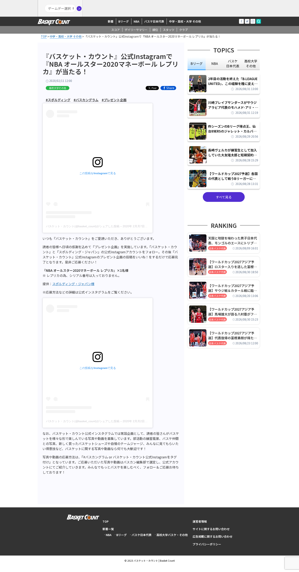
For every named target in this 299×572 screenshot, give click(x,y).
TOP (106, 521)
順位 (155, 30)
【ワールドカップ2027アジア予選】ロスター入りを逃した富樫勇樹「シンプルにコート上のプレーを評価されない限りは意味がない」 (232, 264)
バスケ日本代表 (154, 21)
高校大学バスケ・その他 (172, 535)
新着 (110, 21)
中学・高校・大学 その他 (185, 21)
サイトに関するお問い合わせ (211, 529)
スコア (115, 30)
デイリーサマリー (136, 30)
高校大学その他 (57, 88)
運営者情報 (200, 521)
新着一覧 (108, 529)
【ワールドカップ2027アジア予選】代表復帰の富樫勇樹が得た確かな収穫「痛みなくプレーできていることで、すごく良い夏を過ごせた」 (232, 335)
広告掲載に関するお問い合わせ (212, 536)
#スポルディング (58, 99)
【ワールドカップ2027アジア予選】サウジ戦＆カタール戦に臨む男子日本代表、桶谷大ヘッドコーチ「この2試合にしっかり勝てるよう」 (232, 288)
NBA (136, 21)
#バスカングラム (86, 99)
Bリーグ (123, 21)
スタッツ (168, 30)
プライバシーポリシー (207, 544)
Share (170, 88)
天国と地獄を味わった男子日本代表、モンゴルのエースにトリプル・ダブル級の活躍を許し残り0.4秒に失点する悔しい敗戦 (233, 240)
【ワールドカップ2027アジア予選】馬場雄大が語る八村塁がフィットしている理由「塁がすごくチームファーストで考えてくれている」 (232, 311)
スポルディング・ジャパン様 (73, 283)
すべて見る (224, 197)
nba (214, 63)
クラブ (183, 30)
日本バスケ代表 (217, 248)
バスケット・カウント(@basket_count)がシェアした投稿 (82, 226)
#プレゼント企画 (114, 99)
